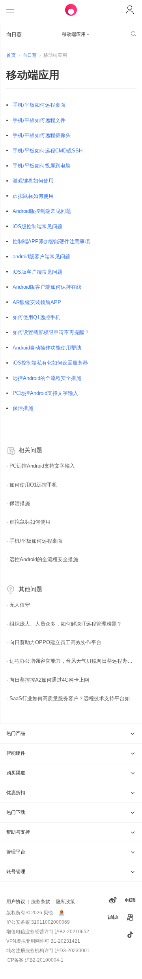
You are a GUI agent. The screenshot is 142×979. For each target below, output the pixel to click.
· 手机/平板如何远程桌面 (34, 541)
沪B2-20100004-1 (44, 960)
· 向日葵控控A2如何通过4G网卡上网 (47, 680)
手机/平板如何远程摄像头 (42, 135)
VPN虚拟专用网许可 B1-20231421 (43, 941)
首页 (11, 55)
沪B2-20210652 (72, 931)
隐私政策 (65, 901)
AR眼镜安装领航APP (37, 302)
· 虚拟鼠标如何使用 (28, 522)
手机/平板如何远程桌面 (39, 105)
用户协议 (15, 901)
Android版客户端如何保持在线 (47, 287)
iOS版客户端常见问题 (37, 272)
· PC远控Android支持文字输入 (40, 466)
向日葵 (29, 55)
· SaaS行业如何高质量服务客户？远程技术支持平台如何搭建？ (71, 698)
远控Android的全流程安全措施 (47, 378)
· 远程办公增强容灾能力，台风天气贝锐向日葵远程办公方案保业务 (71, 661)
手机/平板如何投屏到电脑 (42, 166)
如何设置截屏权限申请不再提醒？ (51, 332)
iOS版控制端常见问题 (37, 226)
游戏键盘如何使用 (33, 181)
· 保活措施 (18, 503)
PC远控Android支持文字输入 (45, 393)
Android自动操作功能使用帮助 (47, 348)
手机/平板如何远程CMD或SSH (47, 151)
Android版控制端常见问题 (42, 211)
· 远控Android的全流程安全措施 (42, 559)
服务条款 (40, 901)
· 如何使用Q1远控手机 (31, 485)
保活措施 (23, 408)
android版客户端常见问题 (41, 256)
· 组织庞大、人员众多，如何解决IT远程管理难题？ (64, 624)
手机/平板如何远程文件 (39, 120)
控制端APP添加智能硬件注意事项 (51, 241)
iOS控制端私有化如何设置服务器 (50, 363)
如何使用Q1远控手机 (36, 317)
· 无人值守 (18, 605)
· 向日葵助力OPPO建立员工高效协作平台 (53, 642)
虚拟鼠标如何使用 (33, 196)
